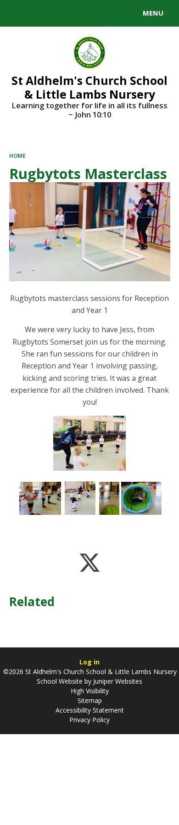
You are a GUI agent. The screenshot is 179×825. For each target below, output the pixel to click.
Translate (76, 15)
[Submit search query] (112, 12)
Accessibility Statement (90, 710)
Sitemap (90, 700)
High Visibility (90, 690)
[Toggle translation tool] (40, 13)
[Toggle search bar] (17, 13)
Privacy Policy (89, 719)
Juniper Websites (116, 681)
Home (17, 155)
